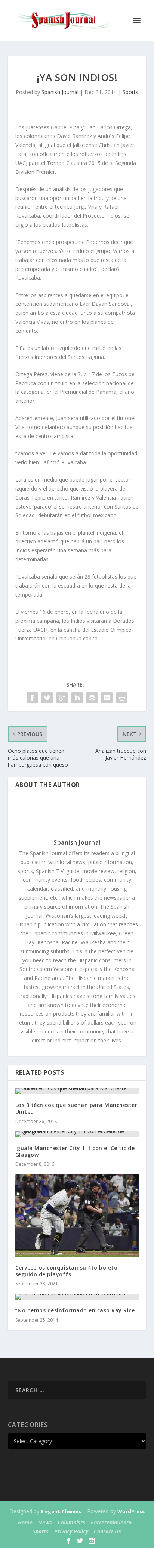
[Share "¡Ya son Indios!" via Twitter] (47, 697)
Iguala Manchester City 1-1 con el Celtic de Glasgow (75, 1151)
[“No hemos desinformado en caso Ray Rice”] (77, 1297)
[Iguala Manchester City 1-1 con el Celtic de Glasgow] (77, 1134)
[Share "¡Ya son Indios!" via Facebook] (32, 697)
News (45, 1522)
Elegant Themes (61, 1511)
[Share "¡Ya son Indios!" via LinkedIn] (77, 697)
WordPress (131, 1511)
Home (25, 1522)
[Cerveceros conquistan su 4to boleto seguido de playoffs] (77, 1215)
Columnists (71, 1522)
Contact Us (107, 1531)
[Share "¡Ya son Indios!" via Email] (106, 697)
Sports (130, 92)
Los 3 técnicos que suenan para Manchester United (76, 1108)
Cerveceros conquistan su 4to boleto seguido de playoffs (66, 1271)
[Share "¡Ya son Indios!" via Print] (121, 697)
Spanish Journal (59, 92)
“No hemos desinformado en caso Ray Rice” (76, 1310)
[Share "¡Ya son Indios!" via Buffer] (91, 697)
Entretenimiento (111, 1522)
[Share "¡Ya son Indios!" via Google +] (62, 697)
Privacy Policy (71, 1531)
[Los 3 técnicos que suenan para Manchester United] (77, 1091)
